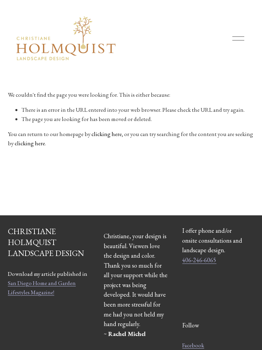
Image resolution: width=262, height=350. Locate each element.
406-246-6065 (199, 260)
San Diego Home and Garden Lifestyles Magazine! (42, 287)
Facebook (193, 345)
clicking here (106, 134)
